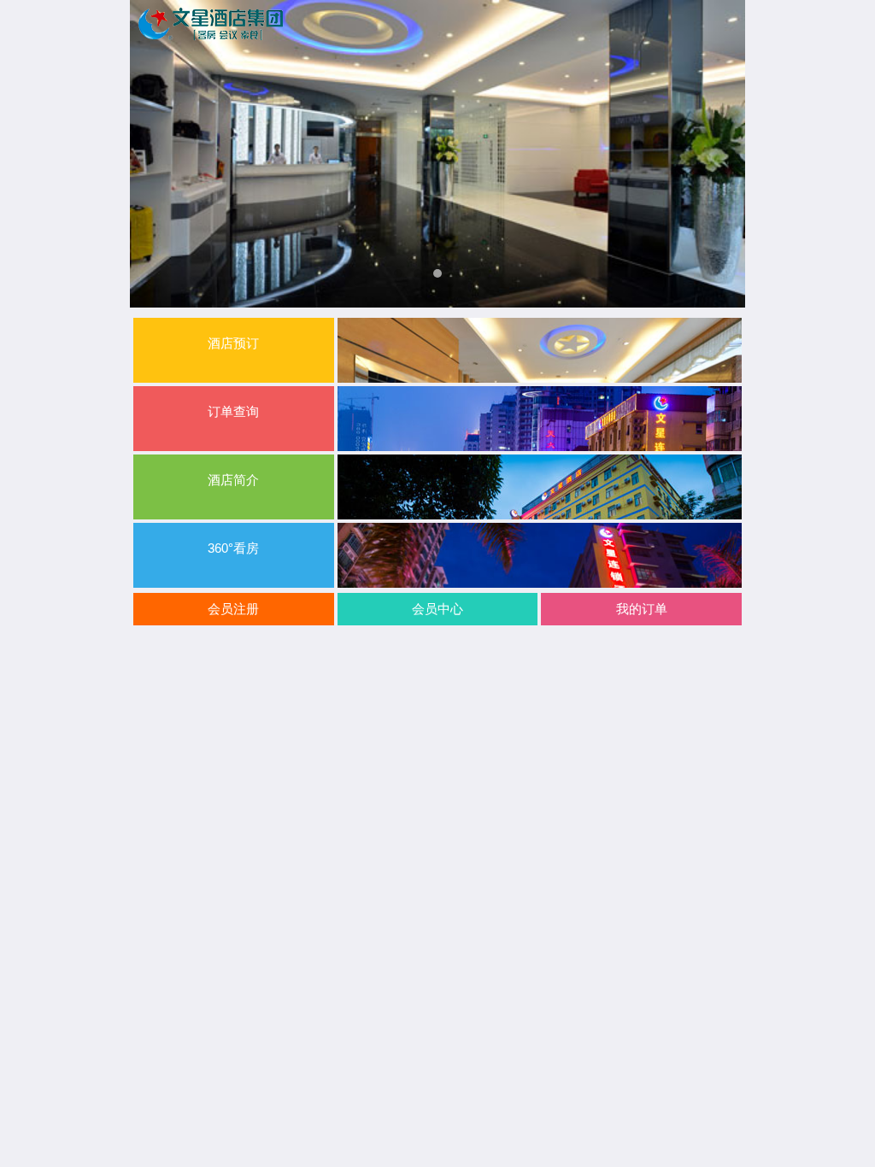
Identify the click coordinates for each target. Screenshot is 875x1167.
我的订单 (641, 608)
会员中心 (437, 608)
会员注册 (233, 608)
